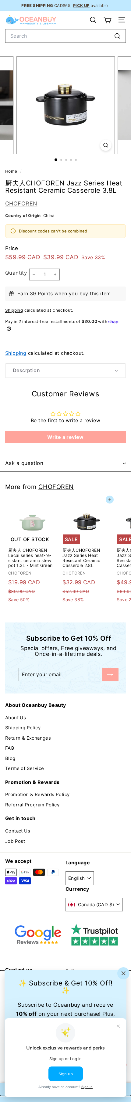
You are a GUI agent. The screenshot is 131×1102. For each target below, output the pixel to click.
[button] (65, 371)
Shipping (14, 310)
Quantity (16, 273)
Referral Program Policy (32, 805)
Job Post (15, 841)
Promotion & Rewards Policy (37, 794)
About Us (15, 718)
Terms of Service (24, 768)
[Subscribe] (110, 674)
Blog (10, 758)
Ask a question (24, 463)
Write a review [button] (65, 437)
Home (12, 171)
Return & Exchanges (28, 738)
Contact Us (17, 831)
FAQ (9, 748)
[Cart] (107, 20)
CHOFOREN (21, 203)
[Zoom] (105, 145)
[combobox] (65, 36)
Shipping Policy (23, 728)
